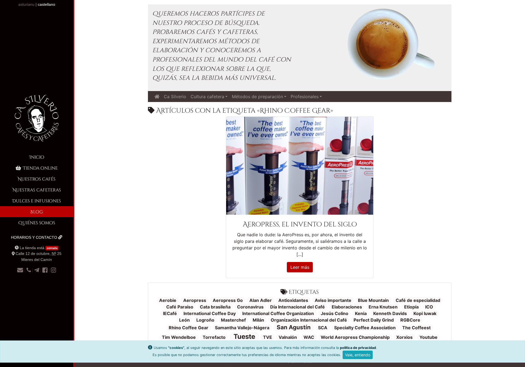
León (184, 320)
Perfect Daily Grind (374, 320)
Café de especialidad (418, 300)
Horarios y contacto (34, 237)
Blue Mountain (373, 300)
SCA (322, 327)
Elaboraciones (347, 307)
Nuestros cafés (37, 178)
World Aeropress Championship (355, 337)
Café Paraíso (179, 307)
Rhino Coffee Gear (188, 327)
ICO (429, 307)
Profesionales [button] (305, 96)
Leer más (299, 267)
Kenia (361, 313)
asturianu (26, 4)
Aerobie (167, 300)
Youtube (428, 337)
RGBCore (410, 320)
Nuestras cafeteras (37, 189)
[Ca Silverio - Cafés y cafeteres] (37, 123)
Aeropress (194, 300)
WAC (309, 337)
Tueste (244, 336)
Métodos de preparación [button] (257, 96)
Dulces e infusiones (36, 200)
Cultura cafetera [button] (207, 96)
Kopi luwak (424, 313)
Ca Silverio (175, 96)
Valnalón (288, 337)
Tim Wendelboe (179, 337)
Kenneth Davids (390, 313)
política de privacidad (358, 348)
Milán (258, 320)
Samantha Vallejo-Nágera (242, 327)
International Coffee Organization (278, 313)
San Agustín (294, 327)
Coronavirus (250, 307)
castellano (46, 4)
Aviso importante (333, 300)
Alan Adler (260, 300)
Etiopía (411, 307)
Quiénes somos (36, 222)
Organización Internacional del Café (309, 320)
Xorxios (404, 337)
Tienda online (40, 167)
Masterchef (233, 320)
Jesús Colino (334, 313)
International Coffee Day (209, 313)
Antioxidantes (293, 300)
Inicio (36, 156)
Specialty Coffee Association (365, 327)
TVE (267, 337)
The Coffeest (416, 327)
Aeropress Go (228, 300)
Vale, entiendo (357, 355)
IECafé (170, 313)
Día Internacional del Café (297, 307)
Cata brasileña (215, 307)
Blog (36, 211)
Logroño (205, 320)
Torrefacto (214, 337)
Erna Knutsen (383, 307)
